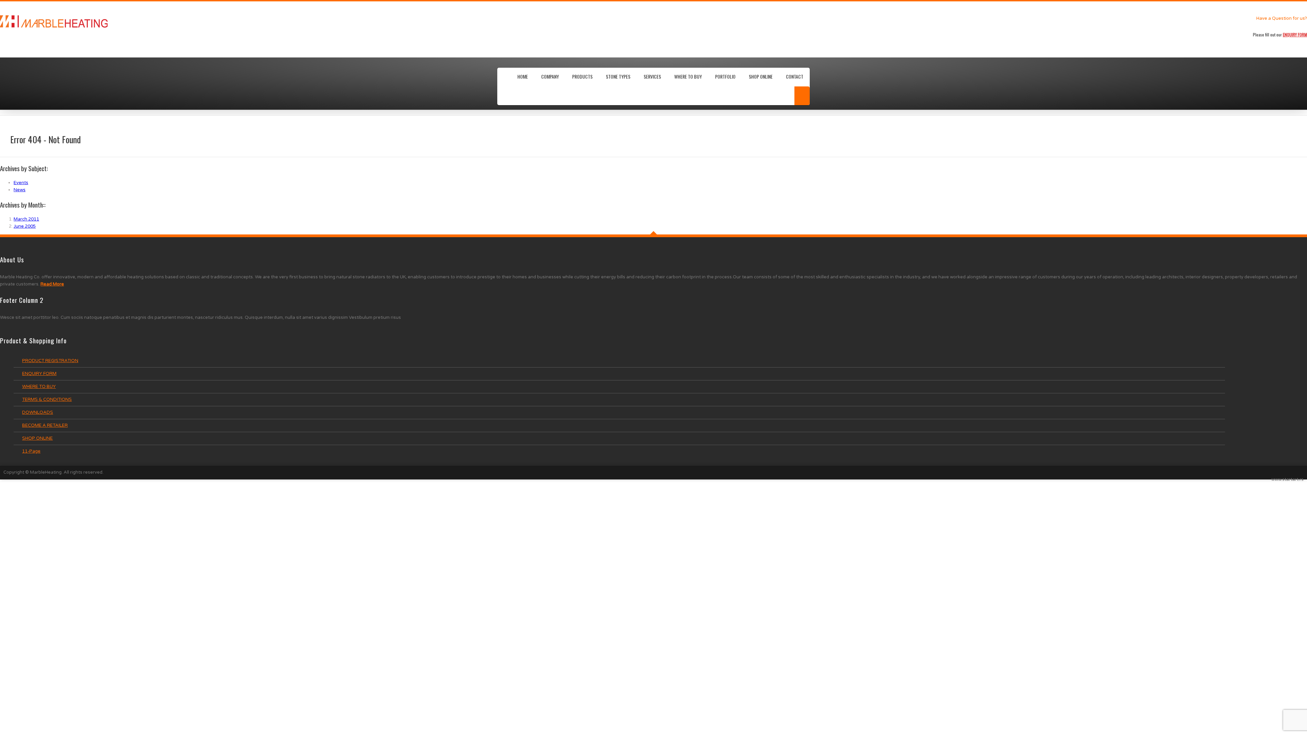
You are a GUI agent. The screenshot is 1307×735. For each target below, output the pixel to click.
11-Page (31, 451)
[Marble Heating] (196, 21)
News (20, 190)
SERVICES (652, 76)
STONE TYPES (618, 76)
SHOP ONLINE (761, 76)
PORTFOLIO (725, 76)
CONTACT (794, 76)
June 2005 (25, 226)
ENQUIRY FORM (39, 373)
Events (21, 182)
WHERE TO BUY (688, 76)
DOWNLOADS (37, 412)
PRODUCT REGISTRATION (50, 360)
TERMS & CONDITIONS (47, 399)
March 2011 (26, 219)
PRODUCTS (582, 76)
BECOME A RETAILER (45, 425)
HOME (522, 76)
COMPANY (550, 76)
